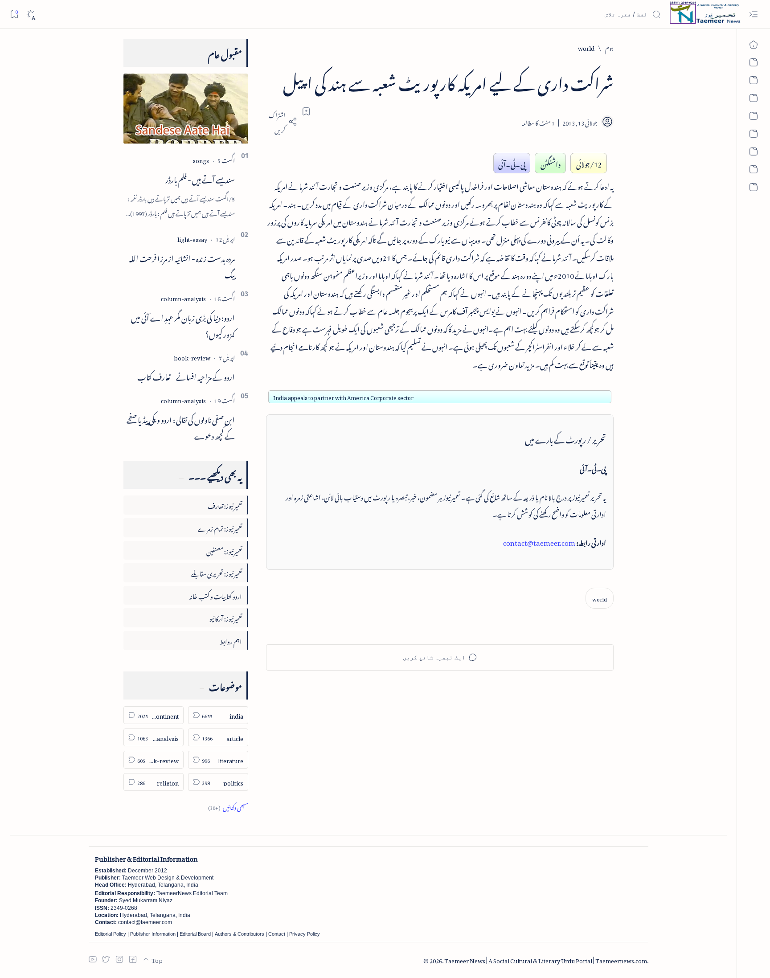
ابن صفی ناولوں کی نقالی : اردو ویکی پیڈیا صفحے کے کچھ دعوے (181, 426)
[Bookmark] (14, 14)
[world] (600, 598)
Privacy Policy (304, 934)
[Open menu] (753, 14)
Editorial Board (195, 934)
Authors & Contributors (239, 934)
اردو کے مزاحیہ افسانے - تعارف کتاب (186, 375)
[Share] (281, 121)
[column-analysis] (183, 297)
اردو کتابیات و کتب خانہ (215, 595)
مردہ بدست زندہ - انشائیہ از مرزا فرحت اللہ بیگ (182, 265)
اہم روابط (231, 640)
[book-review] (192, 357)
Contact (276, 934)
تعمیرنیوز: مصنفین (224, 550)
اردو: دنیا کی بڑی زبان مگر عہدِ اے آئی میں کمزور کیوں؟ (183, 324)
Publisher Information (153, 934)
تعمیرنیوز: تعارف (225, 504)
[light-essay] (192, 238)
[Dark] (30, 14)
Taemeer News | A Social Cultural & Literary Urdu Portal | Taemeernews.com (545, 959)
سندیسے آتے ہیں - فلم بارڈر (200, 178)
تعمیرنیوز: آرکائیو (225, 617)
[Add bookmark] (306, 111)
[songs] (201, 159)
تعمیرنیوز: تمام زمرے (220, 527)
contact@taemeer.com (539, 541)
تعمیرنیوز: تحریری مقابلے (216, 572)
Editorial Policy (110, 934)
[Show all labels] (228, 806)
